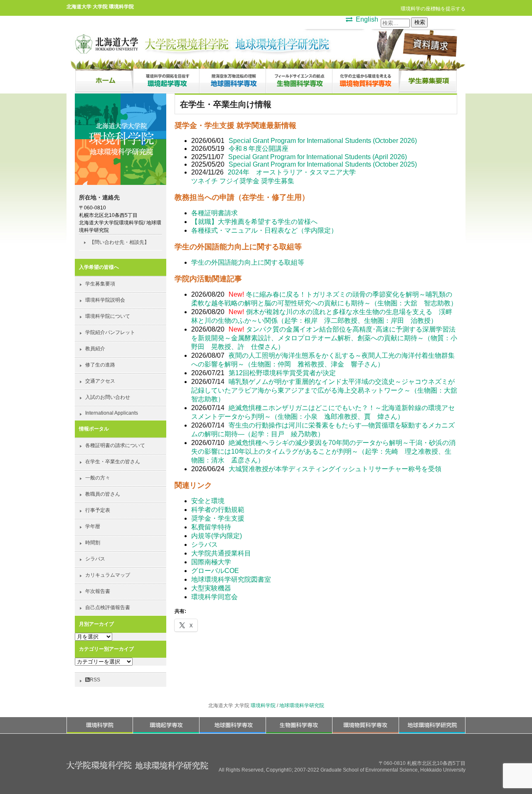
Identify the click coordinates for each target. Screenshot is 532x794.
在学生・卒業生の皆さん (112, 462)
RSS (95, 680)
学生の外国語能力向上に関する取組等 (247, 262)
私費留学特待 (211, 527)
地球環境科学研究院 (301, 705)
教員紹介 (95, 349)
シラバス (204, 544)
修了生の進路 (100, 365)
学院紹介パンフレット (110, 332)
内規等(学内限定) (216, 535)
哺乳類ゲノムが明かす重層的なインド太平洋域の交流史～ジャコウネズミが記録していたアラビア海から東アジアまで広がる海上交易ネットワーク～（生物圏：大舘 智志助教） (327, 390)
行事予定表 (97, 510)
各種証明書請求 (214, 212)
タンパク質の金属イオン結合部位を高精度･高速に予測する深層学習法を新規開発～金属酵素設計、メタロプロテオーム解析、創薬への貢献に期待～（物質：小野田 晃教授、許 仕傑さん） (324, 338)
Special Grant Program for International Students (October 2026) (323, 140)
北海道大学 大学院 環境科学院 (100, 6)
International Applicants (111, 413)
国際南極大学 (211, 561)
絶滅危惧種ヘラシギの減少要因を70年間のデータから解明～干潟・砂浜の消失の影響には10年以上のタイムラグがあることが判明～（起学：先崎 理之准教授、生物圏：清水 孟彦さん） (323, 451)
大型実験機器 (211, 588)
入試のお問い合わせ (107, 397)
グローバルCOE (215, 570)
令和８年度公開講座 (258, 148)
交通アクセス (100, 381)
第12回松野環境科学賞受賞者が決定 (282, 372)
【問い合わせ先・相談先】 (119, 242)
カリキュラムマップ (107, 575)
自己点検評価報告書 (107, 607)
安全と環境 (207, 500)
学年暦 (92, 526)
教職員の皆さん (102, 494)
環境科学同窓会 (214, 596)
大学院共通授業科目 (221, 553)
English (367, 19)
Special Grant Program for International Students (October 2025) (323, 164)
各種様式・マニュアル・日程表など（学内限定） (264, 230)
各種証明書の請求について (115, 445)
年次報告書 (97, 591)
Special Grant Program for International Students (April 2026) (317, 156)
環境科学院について (107, 316)
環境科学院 (263, 705)
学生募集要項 (100, 284)
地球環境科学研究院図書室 (231, 579)
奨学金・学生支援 (217, 518)
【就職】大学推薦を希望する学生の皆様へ (254, 221)
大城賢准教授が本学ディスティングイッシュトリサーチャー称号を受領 (335, 468)
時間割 (92, 543)
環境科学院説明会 (105, 300)
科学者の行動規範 (217, 509)
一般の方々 (97, 478)
